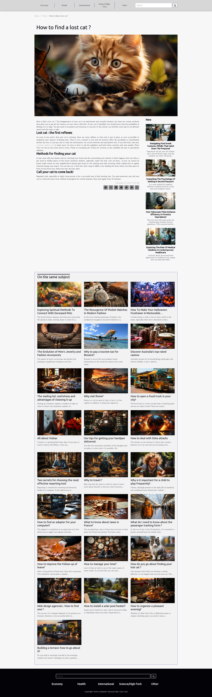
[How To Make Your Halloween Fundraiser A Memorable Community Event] (153, 294)
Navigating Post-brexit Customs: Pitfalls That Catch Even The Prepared (160, 146)
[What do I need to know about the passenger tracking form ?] (153, 506)
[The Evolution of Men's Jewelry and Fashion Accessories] (59, 336)
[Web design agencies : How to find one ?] (59, 590)
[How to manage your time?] (106, 548)
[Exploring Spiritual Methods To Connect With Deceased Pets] (59, 294)
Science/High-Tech (105, 5)
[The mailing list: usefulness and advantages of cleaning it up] (59, 380)
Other (124, 5)
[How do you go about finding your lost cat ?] (153, 548)
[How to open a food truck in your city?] (153, 380)
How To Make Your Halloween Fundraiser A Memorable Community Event (149, 313)
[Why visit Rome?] (106, 380)
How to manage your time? (100, 564)
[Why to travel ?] (106, 464)
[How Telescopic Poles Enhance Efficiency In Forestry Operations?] (160, 200)
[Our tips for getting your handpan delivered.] (106, 422)
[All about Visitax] (59, 422)
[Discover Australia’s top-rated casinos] (153, 336)
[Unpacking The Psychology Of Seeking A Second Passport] (160, 168)
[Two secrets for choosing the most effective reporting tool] (59, 464)
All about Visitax (47, 438)
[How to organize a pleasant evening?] (153, 590)
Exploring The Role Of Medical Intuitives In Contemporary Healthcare (160, 250)
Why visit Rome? (93, 396)
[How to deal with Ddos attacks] (153, 422)
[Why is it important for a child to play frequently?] (153, 464)
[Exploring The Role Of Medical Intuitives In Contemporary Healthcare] (160, 236)
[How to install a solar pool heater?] (106, 590)
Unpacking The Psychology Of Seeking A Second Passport (160, 180)
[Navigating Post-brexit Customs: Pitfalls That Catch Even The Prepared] (160, 132)
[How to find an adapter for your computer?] (59, 506)
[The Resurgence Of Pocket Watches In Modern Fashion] (106, 294)
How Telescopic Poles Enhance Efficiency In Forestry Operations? (160, 214)
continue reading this (45, 145)
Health (64, 5)
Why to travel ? (93, 480)
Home (36, 16)
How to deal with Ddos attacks (149, 438)
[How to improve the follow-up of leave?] (59, 548)
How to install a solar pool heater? (104, 606)
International (84, 5)
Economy (44, 5)
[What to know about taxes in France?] (106, 506)
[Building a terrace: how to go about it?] (59, 632)
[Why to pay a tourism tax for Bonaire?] (106, 336)
